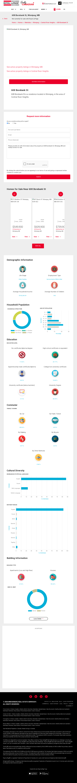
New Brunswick (50, 709)
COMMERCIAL (45, 703)
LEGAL (61, 703)
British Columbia (28, 709)
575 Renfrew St (16, 229)
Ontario (12, 709)
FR (64, 9)
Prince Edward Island (26, 710)
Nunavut (38, 710)
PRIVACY (65, 703)
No (9, 123)
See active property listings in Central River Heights (28, 71)
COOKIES (71, 703)
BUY (12, 9)
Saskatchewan (42, 709)
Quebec (17, 709)
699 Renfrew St (60, 229)
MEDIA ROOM (55, 701)
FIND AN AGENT (33, 9)
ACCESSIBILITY (69, 706)
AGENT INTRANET (54, 703)
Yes (15, 123)
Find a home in (6, 709)
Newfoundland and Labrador (62, 709)
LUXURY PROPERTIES (68, 701)
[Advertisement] (38, 658)
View (26, 237)
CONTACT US (47, 701)
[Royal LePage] (19, 3)
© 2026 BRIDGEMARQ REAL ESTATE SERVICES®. (20, 702)
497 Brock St (37, 229)
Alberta (21, 709)
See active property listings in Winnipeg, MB (25, 67)
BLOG (60, 701)
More (43, 9)
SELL (21, 9)
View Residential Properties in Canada (12, 728)
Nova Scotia (17, 710)
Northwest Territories (8, 710)
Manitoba (35, 709)
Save (13, 237)
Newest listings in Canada (28, 728)
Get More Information (38, 81)
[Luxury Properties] (65, 3)
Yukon (33, 710)
